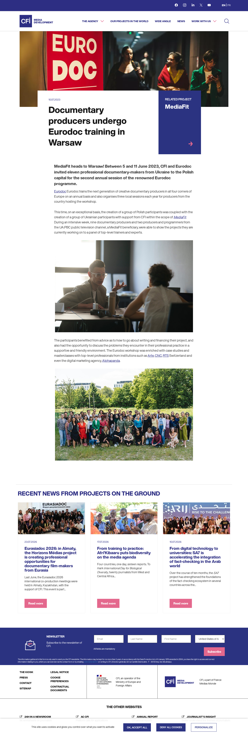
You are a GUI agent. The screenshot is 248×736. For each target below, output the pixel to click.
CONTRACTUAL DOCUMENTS (59, 688)
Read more (35, 603)
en (223, 5)
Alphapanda (111, 360)
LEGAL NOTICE (59, 672)
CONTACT (26, 683)
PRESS (24, 677)
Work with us (201, 21)
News (181, 21)
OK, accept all (137, 727)
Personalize (204, 727)
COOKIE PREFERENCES (59, 679)
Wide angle (163, 21)
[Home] (36, 21)
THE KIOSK (26, 672)
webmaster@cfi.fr (91, 662)
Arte (151, 355)
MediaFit (177, 106)
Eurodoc (60, 191)
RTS (166, 355)
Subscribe (214, 651)
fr (229, 5)
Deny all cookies (171, 727)
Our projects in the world (129, 21)
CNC (158, 355)
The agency (90, 21)
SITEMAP (25, 688)
